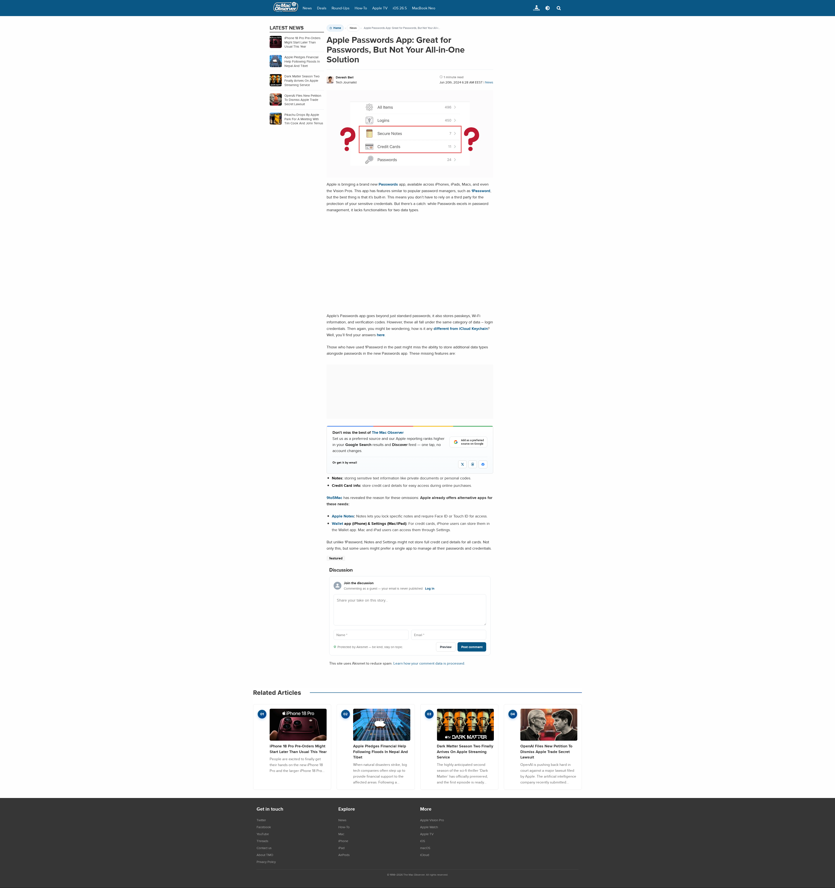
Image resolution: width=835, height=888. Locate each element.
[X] (462, 464)
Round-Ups (340, 8)
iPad (341, 847)
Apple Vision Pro (432, 820)
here (381, 335)
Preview (446, 646)
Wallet (337, 523)
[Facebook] (483, 464)
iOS (422, 840)
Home (337, 28)
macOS (425, 847)
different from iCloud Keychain (461, 328)
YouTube (263, 833)
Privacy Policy (266, 861)
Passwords (388, 184)
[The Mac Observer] (285, 8)
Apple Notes (343, 516)
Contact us (264, 847)
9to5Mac (334, 498)
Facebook (264, 827)
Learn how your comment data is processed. (429, 663)
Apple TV (379, 8)
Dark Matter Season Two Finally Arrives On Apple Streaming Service (465, 751)
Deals (321, 8)
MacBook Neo (423, 8)
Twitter (261, 820)
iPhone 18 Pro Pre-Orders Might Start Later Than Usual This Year (298, 749)
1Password (480, 191)
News (307, 8)
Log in (429, 588)
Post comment (472, 646)
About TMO (265, 854)
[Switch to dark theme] (547, 8)
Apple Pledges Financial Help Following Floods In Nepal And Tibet (380, 751)
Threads (262, 840)
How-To (361, 8)
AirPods (344, 854)
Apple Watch (429, 827)
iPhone (343, 840)
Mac (341, 833)
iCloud (424, 854)
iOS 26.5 (400, 8)
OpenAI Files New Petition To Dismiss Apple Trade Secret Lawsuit (546, 751)
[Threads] (472, 464)
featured (335, 558)
